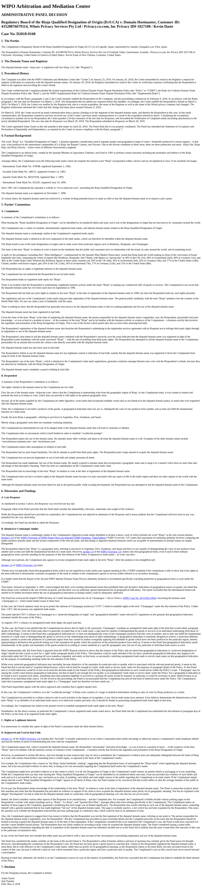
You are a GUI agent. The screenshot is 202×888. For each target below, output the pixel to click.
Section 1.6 (6, 565)
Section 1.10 (7, 537)
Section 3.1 (6, 738)
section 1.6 (88, 551)
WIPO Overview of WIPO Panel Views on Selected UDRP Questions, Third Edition (63, 537)
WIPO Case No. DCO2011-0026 (139, 598)
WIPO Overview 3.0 (111, 551)
